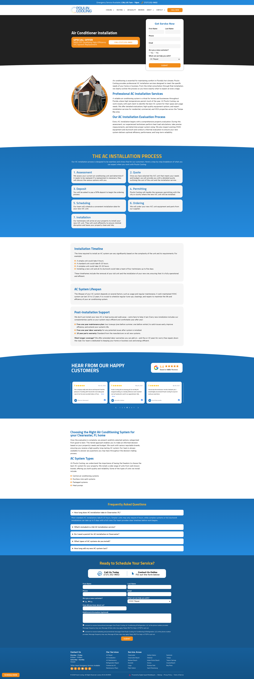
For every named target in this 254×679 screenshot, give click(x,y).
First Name (153, 29)
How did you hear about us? (93, 605)
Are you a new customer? (159, 50)
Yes (152, 53)
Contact (159, 10)
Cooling (109, 10)
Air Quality (131, 10)
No (157, 53)
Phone (151, 36)
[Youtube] (82, 668)
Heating (120, 10)
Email (151, 43)
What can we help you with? (160, 56)
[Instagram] (79, 668)
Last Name (169, 29)
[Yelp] (86, 668)
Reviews (141, 10)
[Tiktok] (89, 668)
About (149, 10)
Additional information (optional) (95, 612)
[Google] (71, 668)
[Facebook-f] (75, 668)
